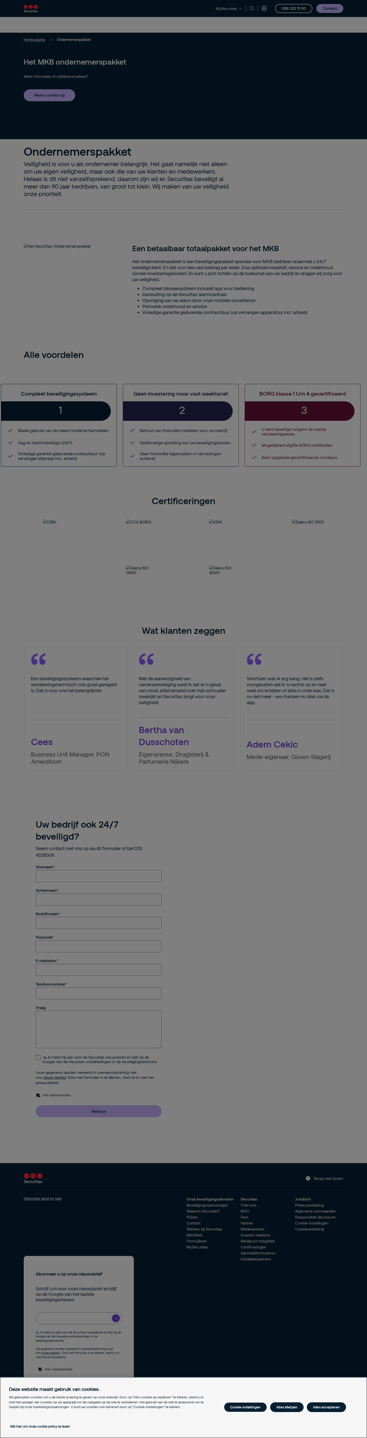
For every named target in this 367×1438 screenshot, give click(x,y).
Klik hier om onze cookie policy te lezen (40, 1426)
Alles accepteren (326, 1407)
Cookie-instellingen (245, 1407)
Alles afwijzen (286, 1407)
